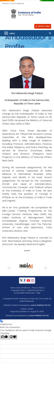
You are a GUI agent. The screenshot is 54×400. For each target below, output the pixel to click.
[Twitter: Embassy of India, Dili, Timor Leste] (21, 280)
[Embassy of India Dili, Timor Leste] (27, 14)
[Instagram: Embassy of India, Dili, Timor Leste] (32, 280)
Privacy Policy (38, 287)
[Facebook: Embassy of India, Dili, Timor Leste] (24, 280)
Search (50, 33)
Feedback (20, 3)
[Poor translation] (13, 337)
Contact (13, 3)
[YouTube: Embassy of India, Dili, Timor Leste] (28, 280)
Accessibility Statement (24, 293)
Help (38, 293)
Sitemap (5, 3)
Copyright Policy (18, 290)
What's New (44, 26)
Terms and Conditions (20, 287)
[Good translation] (4, 337)
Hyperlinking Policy (35, 290)
